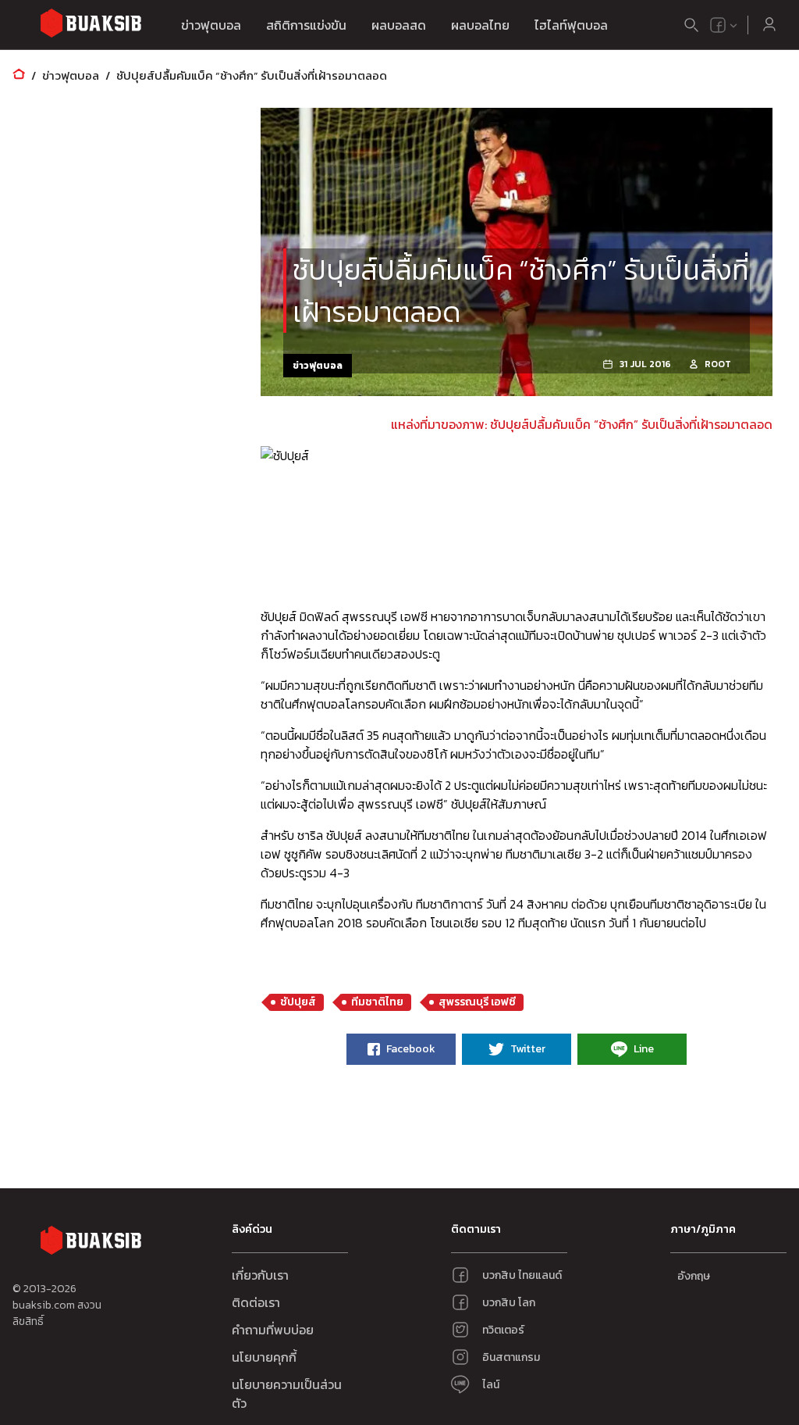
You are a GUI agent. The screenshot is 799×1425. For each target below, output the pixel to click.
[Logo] (90, 25)
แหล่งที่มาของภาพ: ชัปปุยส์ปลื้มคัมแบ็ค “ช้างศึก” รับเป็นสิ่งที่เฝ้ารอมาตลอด (581, 424)
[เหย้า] (18, 75)
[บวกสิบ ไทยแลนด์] (717, 25)
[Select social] (724, 25)
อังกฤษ (693, 1276)
